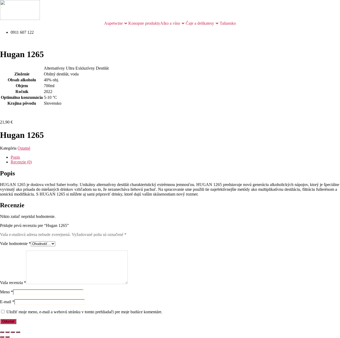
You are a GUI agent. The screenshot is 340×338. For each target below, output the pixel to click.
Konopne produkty (144, 23)
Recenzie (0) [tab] (21, 162)
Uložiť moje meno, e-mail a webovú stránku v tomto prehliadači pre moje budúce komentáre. (84, 312)
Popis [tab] (15, 157)
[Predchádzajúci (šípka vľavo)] (2, 337)
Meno (6, 292)
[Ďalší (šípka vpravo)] (7, 337)
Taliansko (228, 23)
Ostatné (24, 148)
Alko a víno (170, 23)
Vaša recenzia (13, 282)
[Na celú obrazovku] (7, 332)
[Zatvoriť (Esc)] (18, 332)
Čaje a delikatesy (200, 23)
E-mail (7, 301)
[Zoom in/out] (2, 332)
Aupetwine (113, 23)
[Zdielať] (13, 332)
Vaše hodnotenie (15, 243)
